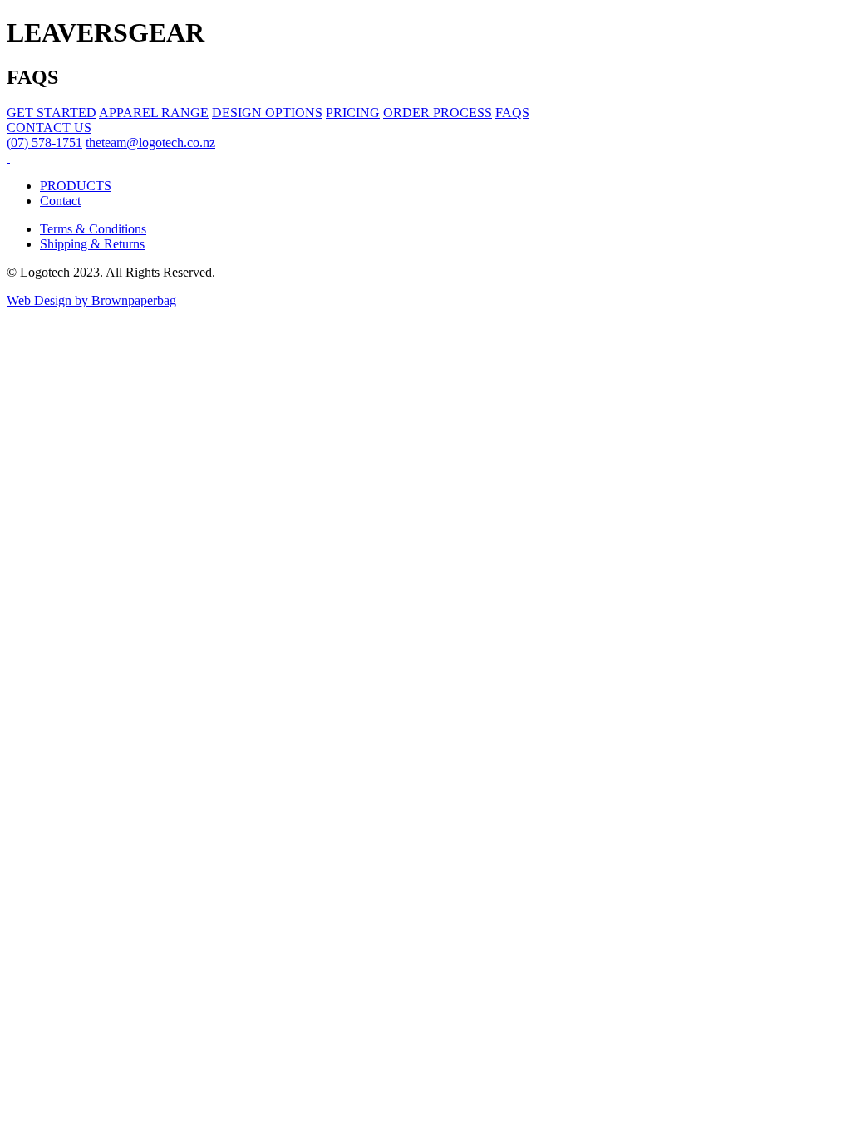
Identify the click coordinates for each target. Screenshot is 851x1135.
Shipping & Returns (92, 244)
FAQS (512, 113)
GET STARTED (51, 113)
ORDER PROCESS (437, 113)
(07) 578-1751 (44, 142)
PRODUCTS (75, 186)
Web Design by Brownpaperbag (91, 300)
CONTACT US (49, 127)
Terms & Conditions (93, 229)
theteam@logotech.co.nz (150, 142)
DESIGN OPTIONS (267, 113)
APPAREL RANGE (154, 113)
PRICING (353, 113)
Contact (60, 201)
